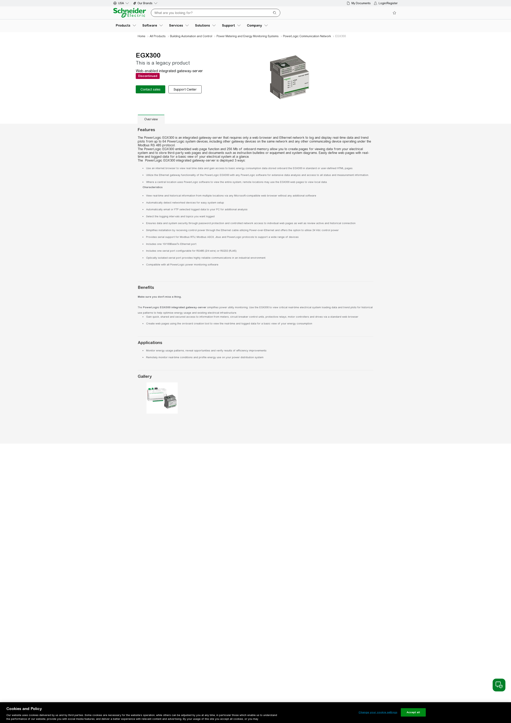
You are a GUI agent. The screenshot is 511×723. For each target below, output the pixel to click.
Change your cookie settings (377, 712)
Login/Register (388, 3)
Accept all (413, 712)
